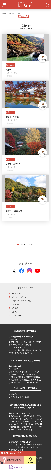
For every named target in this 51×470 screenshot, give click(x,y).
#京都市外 (9, 76)
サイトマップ (16, 304)
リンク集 (15, 312)
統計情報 (15, 308)
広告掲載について (17, 394)
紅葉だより (11, 13)
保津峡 (8, 70)
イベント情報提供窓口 (19, 397)
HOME (4, 13)
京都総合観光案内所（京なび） (22, 336)
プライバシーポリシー (20, 297)
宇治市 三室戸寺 (13, 164)
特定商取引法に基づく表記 (21, 301)
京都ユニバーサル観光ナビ (20, 413)
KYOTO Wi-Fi (17, 315)
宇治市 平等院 (12, 117)
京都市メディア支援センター (21, 442)
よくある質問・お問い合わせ (25, 388)
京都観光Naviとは (18, 293)
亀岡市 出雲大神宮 (14, 211)
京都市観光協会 (15, 366)
